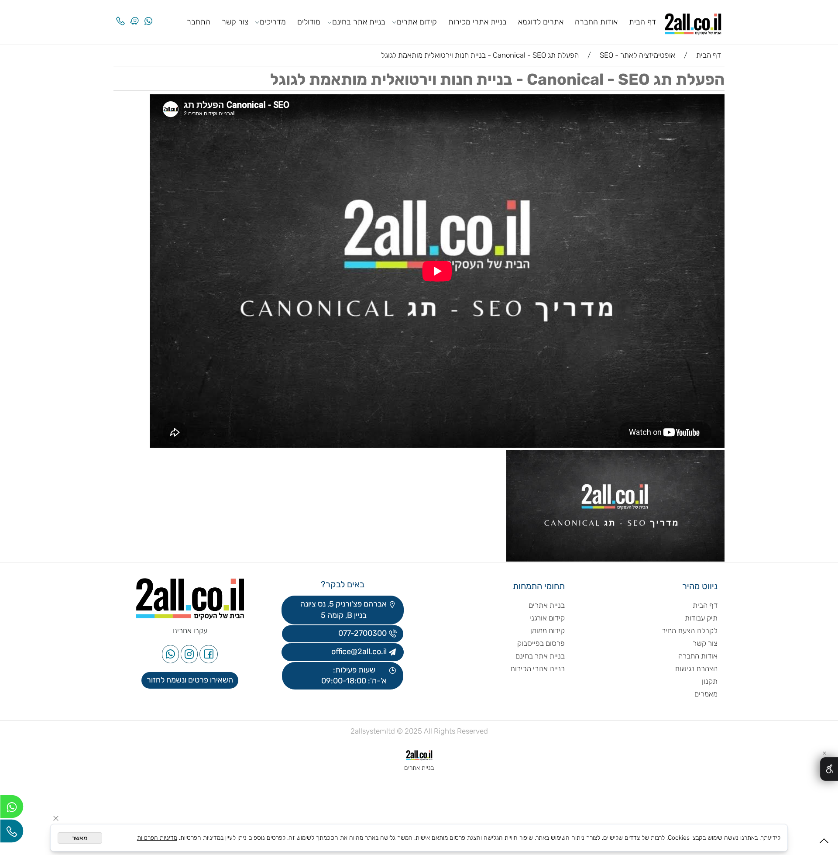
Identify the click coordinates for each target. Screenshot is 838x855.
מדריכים (273, 22)
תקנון (710, 681)
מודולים (308, 22)
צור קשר (235, 22)
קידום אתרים (417, 22)
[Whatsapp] (148, 14)
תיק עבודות (701, 618)
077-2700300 (362, 633)
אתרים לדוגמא (540, 22)
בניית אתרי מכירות (477, 22)
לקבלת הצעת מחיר (690, 630)
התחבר (198, 22)
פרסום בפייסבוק (540, 643)
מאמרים (706, 694)
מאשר (80, 837)
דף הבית (642, 22)
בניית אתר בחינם (358, 22)
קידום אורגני (547, 618)
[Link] (134, 14)
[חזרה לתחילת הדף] (824, 843)
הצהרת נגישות (695, 668)
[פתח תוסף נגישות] (829, 769)
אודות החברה (596, 22)
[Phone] (120, 14)
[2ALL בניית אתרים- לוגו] (693, 21)
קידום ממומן (547, 630)
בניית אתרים (547, 605)
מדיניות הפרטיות (157, 837)
